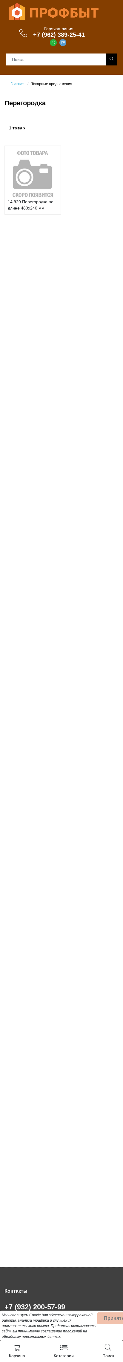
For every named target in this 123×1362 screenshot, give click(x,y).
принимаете (29, 1331)
